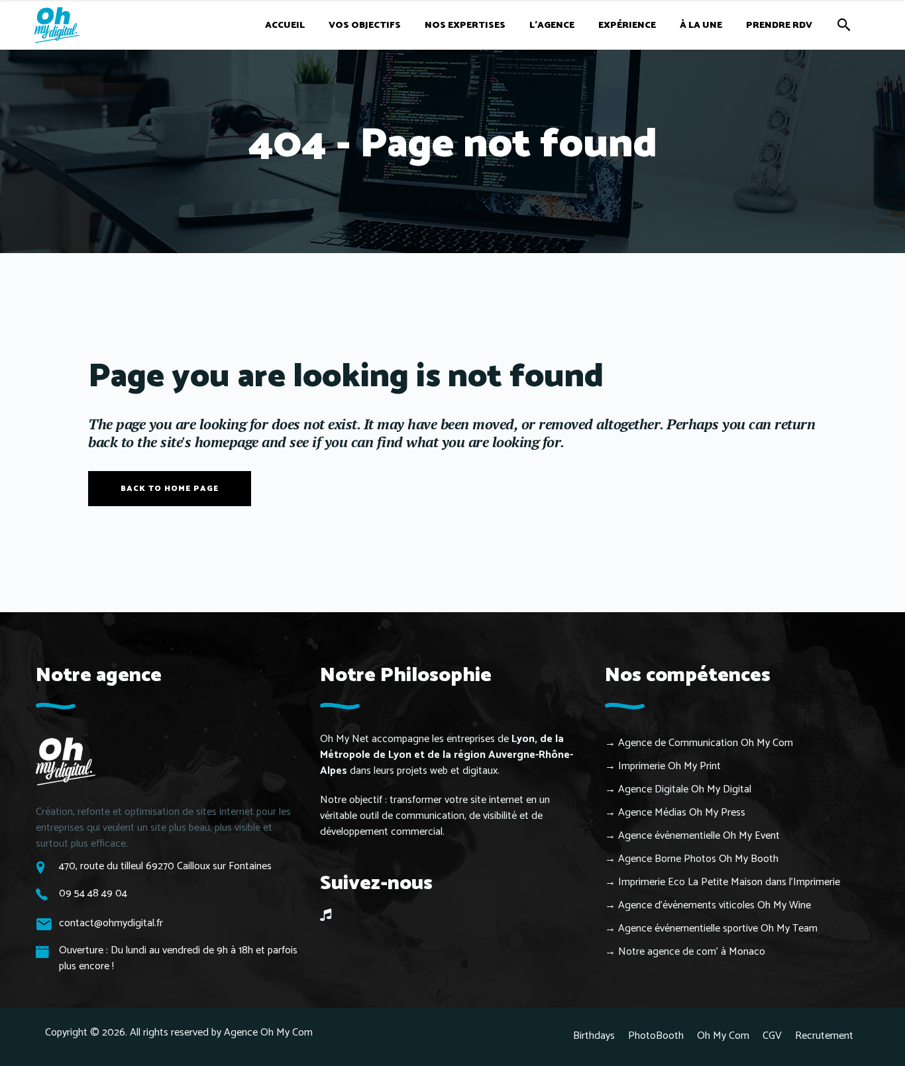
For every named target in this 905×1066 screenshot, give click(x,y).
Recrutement (824, 1036)
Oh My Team (789, 928)
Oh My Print (694, 766)
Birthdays (594, 1036)
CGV (772, 1036)
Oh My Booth (748, 859)
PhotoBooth (656, 1036)
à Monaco (743, 952)
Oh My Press (717, 813)
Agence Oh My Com (268, 1032)
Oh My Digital (721, 789)
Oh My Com (767, 743)
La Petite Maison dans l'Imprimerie (764, 882)
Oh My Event (751, 836)
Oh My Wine (784, 905)
